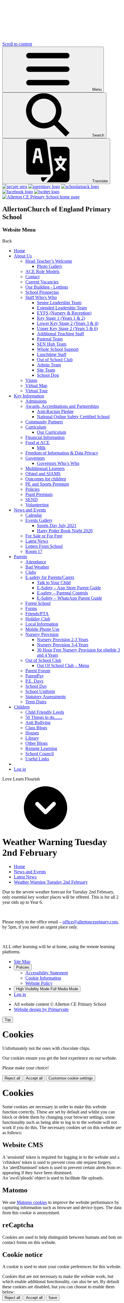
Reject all (12, 1078)
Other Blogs (36, 743)
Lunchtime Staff (51, 354)
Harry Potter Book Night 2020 (65, 530)
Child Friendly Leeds (44, 712)
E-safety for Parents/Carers (49, 577)
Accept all (34, 1078)
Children (22, 706)
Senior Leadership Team (59, 302)
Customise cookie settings (70, 1078)
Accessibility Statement (46, 972)
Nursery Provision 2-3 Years (62, 639)
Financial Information (45, 437)
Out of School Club (55, 359)
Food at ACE (37, 442)
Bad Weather (37, 567)
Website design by (41, 1009)
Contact (32, 276)
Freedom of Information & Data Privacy (61, 452)
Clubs (30, 572)
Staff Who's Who (41, 297)
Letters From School (44, 546)
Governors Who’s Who (58, 463)
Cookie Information (43, 978)
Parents (20, 556)
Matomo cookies (32, 1202)
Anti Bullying (37, 722)
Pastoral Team (50, 338)
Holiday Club (37, 618)
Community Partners (44, 421)
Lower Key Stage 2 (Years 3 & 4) (67, 323)
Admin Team (49, 364)
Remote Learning (41, 748)
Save (52, 1298)
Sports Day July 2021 (56, 525)
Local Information (41, 624)
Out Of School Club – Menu (63, 665)
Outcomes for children (45, 478)
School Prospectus (42, 292)
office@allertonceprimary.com (90, 921)
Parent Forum (37, 670)
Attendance (35, 561)
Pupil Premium (38, 494)
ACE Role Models (42, 271)
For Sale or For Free (43, 535)
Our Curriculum (51, 432)
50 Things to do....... (43, 717)
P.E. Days (34, 681)
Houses (32, 732)
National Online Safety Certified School (73, 416)
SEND (31, 499)
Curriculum (35, 427)
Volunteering (37, 504)
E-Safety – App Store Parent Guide (69, 587)
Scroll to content (17, 43)
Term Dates (35, 701)
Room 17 (33, 551)
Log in (20, 769)
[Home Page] (41, 196)
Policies (32, 489)
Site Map (22, 961)
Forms (31, 608)
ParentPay (34, 675)
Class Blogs (36, 727)
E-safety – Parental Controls (62, 592)
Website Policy (38, 983)
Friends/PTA (37, 613)
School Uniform (40, 691)
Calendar (33, 515)
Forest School (37, 603)
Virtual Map (36, 385)
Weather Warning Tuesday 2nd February (51, 882)
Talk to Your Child (54, 582)
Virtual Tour (36, 390)
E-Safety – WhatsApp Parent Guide (69, 598)
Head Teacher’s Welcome (48, 261)
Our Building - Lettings (46, 287)
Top (8, 1020)
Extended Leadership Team (62, 307)
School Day (36, 686)
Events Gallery (38, 520)
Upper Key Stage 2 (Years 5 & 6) (67, 328)
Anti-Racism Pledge (55, 411)
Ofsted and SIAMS (43, 473)
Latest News (36, 541)
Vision (31, 380)
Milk (41, 447)
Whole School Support (57, 349)
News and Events (30, 509)
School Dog (48, 375)
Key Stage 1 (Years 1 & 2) (61, 318)
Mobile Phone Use (42, 629)
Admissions (36, 401)
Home (19, 250)
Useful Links (37, 758)
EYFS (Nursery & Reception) (64, 312)
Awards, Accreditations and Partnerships (62, 406)
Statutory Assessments (45, 696)
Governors (35, 458)
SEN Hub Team (51, 344)
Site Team (46, 370)
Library (32, 738)
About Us (23, 255)
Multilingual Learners (45, 468)
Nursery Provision (42, 634)
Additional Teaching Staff (60, 333)
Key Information (29, 395)
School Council (39, 753)
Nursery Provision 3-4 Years (62, 644)
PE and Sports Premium (47, 484)
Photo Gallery (49, 266)
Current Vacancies (42, 281)
